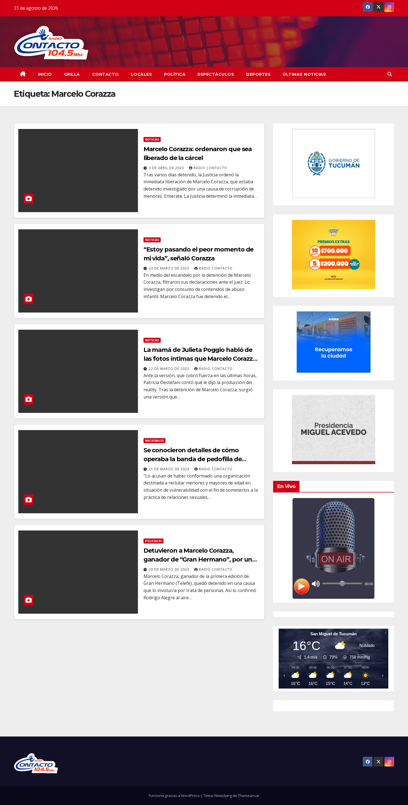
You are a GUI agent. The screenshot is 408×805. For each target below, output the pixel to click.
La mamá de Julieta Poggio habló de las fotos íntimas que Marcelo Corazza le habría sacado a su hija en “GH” (199, 358)
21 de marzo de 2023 (169, 469)
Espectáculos (216, 74)
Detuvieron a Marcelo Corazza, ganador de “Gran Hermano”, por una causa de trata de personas (199, 559)
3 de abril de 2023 (167, 168)
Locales (141, 74)
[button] (389, 74)
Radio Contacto (210, 168)
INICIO (45, 74)
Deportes (258, 74)
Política (174, 74)
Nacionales (154, 441)
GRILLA (72, 74)
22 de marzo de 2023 (169, 368)
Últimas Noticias (304, 74)
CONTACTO (105, 74)
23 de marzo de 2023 (169, 268)
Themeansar (249, 795)
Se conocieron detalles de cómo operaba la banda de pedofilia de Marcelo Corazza (192, 459)
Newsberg (223, 795)
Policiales (153, 541)
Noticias (152, 139)
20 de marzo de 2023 (169, 569)
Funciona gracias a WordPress (175, 795)
